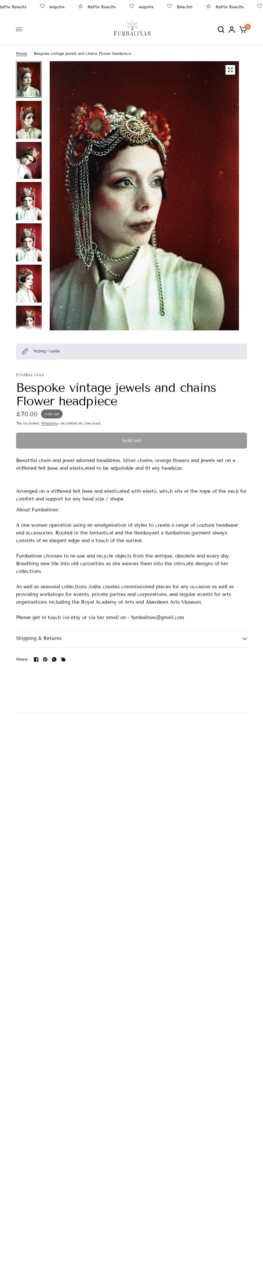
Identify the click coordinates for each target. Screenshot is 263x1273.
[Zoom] (230, 70)
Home (21, 53)
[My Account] (231, 29)
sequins (47, 6)
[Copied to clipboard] (63, 659)
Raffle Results (92, 6)
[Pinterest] (45, 659)
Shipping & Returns (39, 638)
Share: (22, 659)
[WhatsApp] (54, 659)
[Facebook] (36, 659)
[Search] (221, 29)
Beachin (175, 6)
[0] (242, 29)
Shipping (49, 423)
